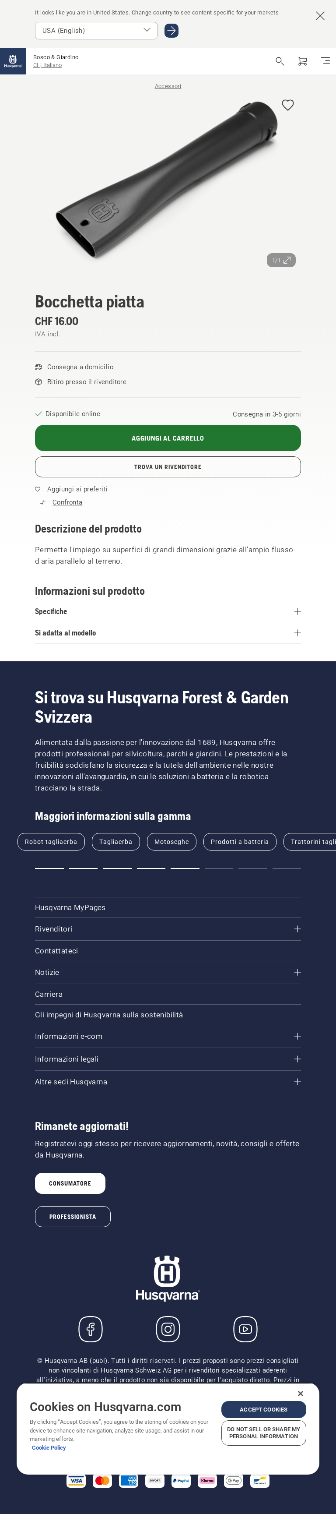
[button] (288, 105)
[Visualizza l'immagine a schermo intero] (168, 182)
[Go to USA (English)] (171, 31)
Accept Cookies (263, 1409)
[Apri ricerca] (280, 61)
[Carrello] (302, 61)
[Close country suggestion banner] (320, 16)
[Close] (300, 1393)
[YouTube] (245, 1329)
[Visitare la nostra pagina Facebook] (90, 1329)
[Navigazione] (325, 61)
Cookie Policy (49, 1447)
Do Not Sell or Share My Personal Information (263, 1433)
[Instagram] (168, 1329)
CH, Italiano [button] (47, 65)
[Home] (13, 61)
